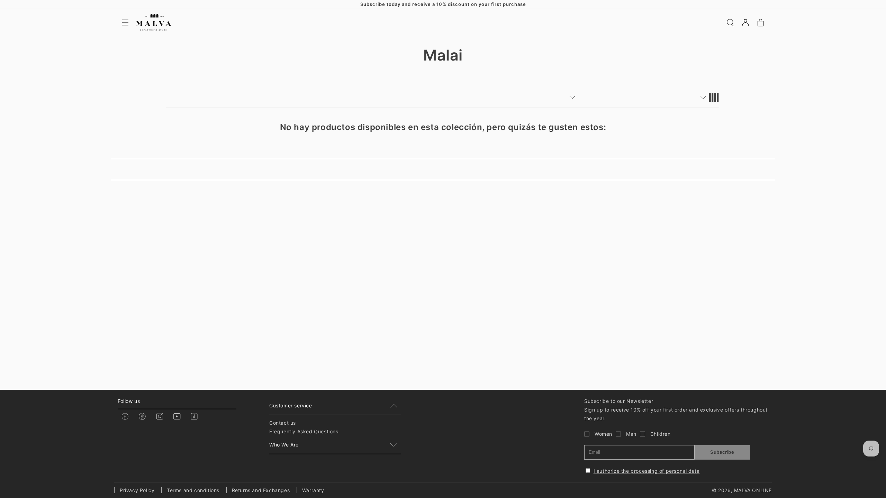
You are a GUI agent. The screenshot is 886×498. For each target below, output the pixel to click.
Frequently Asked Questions (303, 431)
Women (603, 434)
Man (631, 434)
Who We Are (284, 445)
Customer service (290, 405)
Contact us (282, 423)
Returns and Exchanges (261, 490)
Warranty (313, 490)
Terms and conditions (193, 490)
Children (660, 434)
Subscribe (722, 452)
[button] (125, 22)
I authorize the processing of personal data (647, 471)
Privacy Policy (137, 490)
